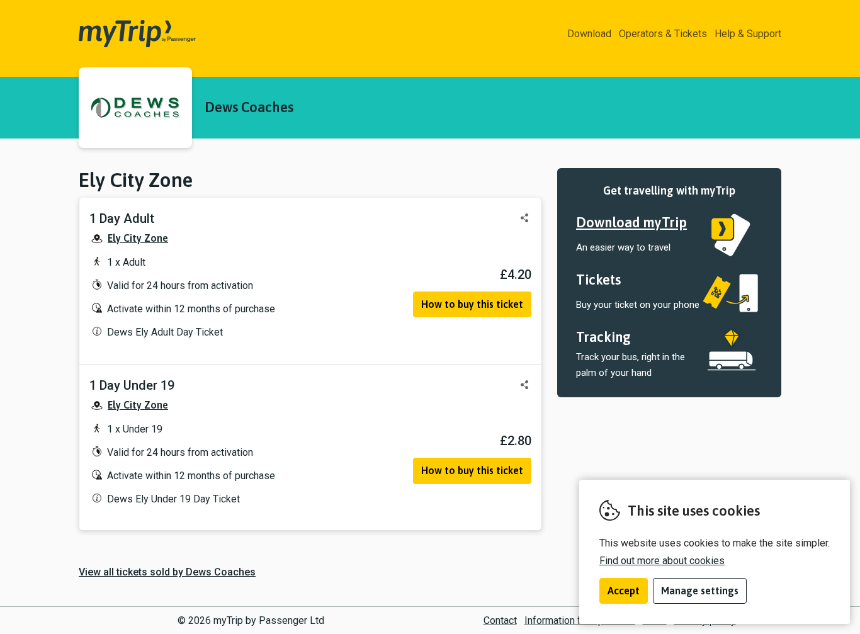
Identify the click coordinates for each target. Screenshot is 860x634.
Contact (500, 620)
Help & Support (748, 34)
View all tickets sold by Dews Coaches (167, 572)
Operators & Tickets (663, 34)
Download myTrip (631, 222)
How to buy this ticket (472, 304)
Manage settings (699, 590)
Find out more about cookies (662, 561)
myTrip (97, 34)
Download (589, 34)
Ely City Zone (138, 238)
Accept (624, 590)
